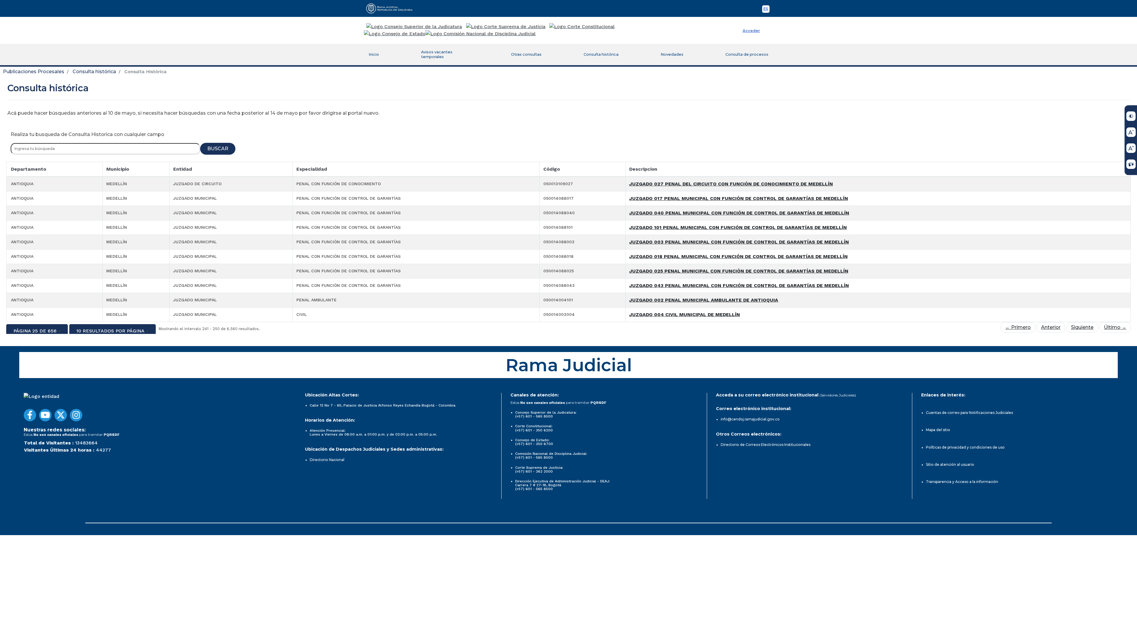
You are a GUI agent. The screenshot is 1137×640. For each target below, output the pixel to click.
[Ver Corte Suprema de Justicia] (505, 26)
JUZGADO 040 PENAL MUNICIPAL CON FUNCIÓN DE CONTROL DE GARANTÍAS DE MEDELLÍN (739, 213)
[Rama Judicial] (392, 8)
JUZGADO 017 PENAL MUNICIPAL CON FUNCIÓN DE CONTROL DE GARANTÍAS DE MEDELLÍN (738, 198)
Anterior (1051, 327)
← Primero (1018, 327)
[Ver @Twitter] (60, 415)
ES (766, 10)
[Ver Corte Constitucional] (582, 26)
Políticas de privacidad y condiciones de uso (965, 447)
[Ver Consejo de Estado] (394, 33)
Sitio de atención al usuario (950, 464)
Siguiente (1082, 327)
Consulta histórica (601, 54)
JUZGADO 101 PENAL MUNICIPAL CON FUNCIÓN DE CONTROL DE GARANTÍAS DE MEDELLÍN (738, 227)
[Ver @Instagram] (76, 415)
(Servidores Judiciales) (838, 395)
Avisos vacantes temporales (436, 54)
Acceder (751, 30)
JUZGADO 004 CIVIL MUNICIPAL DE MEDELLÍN (684, 314)
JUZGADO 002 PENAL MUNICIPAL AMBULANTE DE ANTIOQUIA (703, 300)
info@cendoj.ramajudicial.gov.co (750, 419)
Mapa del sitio (938, 430)
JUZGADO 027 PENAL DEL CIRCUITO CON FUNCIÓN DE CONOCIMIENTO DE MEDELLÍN (731, 184)
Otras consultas (526, 54)
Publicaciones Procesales (33, 71)
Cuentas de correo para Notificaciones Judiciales (969, 412)
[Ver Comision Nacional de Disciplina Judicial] (480, 33)
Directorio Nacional (327, 459)
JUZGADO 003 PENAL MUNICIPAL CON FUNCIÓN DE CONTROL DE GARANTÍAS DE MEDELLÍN (739, 242)
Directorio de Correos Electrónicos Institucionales (765, 444)
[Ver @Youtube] (45, 415)
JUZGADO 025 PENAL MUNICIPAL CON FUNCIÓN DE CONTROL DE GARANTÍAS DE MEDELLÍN (738, 271)
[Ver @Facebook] (30, 415)
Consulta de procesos (746, 54)
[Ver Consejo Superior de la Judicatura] (414, 26)
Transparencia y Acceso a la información (962, 481)
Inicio (374, 54)
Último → (1115, 327)
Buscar (217, 148)
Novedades (672, 54)
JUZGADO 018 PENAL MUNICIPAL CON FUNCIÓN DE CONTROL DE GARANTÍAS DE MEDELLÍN (738, 256)
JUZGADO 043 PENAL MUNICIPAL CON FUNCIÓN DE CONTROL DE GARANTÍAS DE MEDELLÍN (739, 285)
